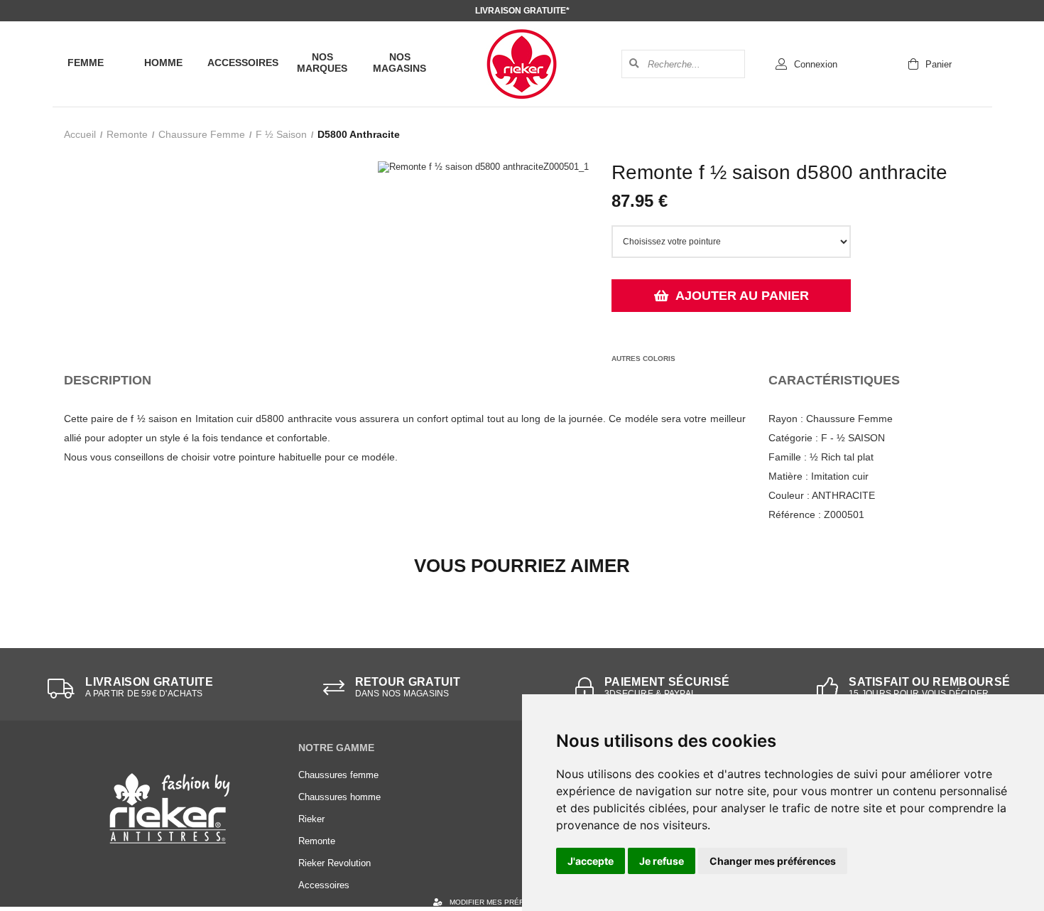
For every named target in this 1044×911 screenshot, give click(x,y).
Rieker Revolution (334, 863)
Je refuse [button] (661, 861)
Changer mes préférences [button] (772, 861)
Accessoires (242, 62)
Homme (163, 62)
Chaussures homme (339, 797)
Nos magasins (399, 62)
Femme (85, 62)
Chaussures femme (338, 775)
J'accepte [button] (590, 861)
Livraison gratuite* (522, 11)
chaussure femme (201, 134)
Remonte (127, 134)
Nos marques (322, 62)
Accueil (80, 134)
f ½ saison (281, 134)
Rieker (311, 819)
